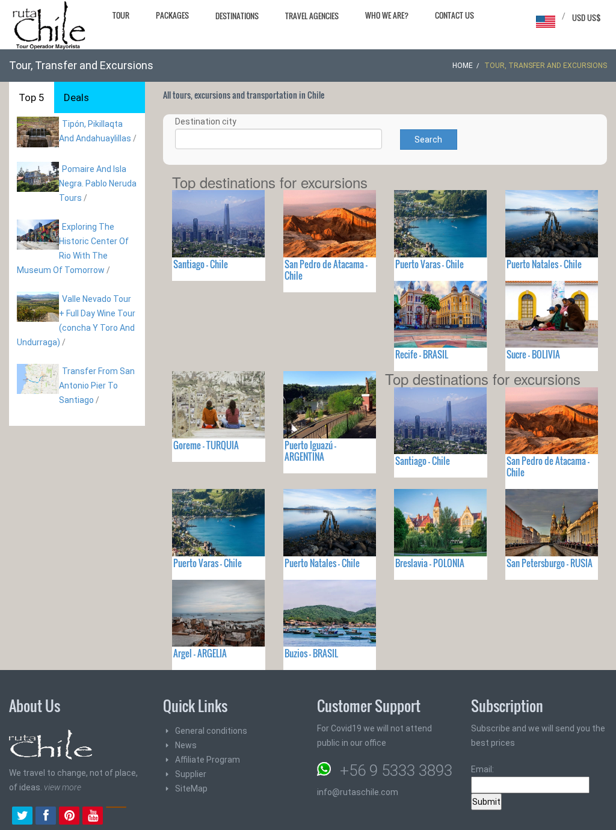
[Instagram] (116, 817)
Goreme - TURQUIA (206, 445)
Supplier (190, 774)
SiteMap (191, 788)
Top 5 (32, 97)
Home (462, 65)
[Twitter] (22, 817)
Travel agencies (312, 16)
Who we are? (386, 15)
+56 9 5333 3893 (396, 770)
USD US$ (586, 17)
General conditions (211, 731)
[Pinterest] (69, 817)
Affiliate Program (207, 759)
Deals (76, 97)
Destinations (237, 16)
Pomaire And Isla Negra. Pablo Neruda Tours (98, 183)
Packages (172, 15)
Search (428, 139)
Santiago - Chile (200, 264)
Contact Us (454, 15)
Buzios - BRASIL (311, 653)
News (186, 745)
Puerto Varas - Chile (429, 264)
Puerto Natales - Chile (544, 264)
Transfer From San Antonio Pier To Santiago (97, 385)
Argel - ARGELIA (200, 653)
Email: (482, 769)
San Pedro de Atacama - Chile (326, 269)
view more (62, 787)
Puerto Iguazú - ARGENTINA (310, 450)
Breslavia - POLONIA (429, 563)
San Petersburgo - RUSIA (550, 563)
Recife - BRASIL (421, 354)
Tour (120, 15)
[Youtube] (92, 817)
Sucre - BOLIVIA (533, 354)
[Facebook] (45, 817)
